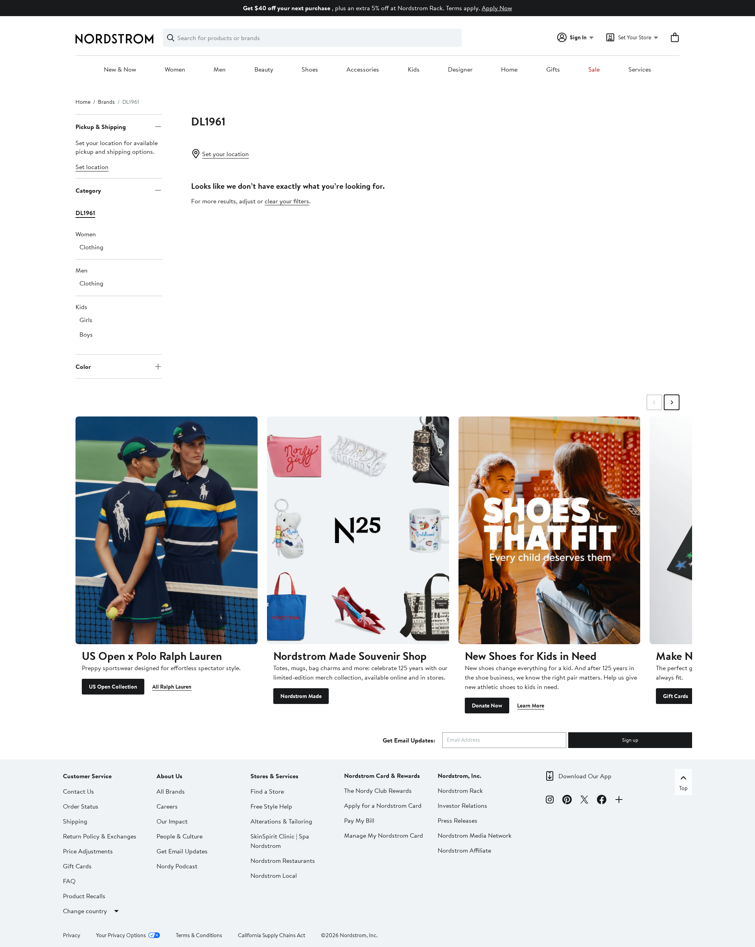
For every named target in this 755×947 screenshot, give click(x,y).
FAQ (69, 881)
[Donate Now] (550, 530)
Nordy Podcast (177, 866)
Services (639, 70)
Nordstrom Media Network (475, 835)
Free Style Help (271, 806)
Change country (85, 910)
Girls (85, 319)
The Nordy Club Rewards (378, 790)
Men (220, 70)
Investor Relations (462, 805)
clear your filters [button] (287, 201)
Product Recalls (84, 896)
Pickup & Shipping (101, 126)
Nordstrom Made (301, 696)
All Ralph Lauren (172, 687)
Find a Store (267, 791)
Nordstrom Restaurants (282, 860)
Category (88, 190)
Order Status (80, 806)
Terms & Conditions (199, 935)
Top (683, 788)
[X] (584, 801)
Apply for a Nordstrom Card (383, 805)
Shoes (310, 70)
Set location (92, 166)
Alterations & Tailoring (281, 821)
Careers (167, 806)
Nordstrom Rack (460, 790)
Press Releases (457, 820)
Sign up (630, 739)
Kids (414, 70)
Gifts (553, 70)
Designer (460, 70)
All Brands (171, 791)
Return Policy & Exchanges (99, 836)
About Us (169, 776)
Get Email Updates (182, 851)
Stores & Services (274, 776)
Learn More (530, 705)
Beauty (263, 70)
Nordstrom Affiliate (464, 850)
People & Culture (180, 836)
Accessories (362, 70)
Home (509, 70)
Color (83, 366)
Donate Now (487, 705)
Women (175, 70)
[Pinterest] (567, 801)
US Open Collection (113, 687)
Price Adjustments (88, 851)
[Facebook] (601, 801)
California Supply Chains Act (271, 935)
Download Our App (584, 776)
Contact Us (78, 791)
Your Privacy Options (121, 935)
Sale (594, 70)
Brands (106, 102)
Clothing (91, 247)
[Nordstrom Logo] (114, 39)
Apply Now (497, 8)
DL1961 (85, 212)
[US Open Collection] (167, 530)
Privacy (71, 935)
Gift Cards (675, 696)
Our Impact (172, 821)
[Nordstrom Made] (358, 530)
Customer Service (87, 776)
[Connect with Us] (619, 801)
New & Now (120, 70)
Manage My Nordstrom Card (383, 835)
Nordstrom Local (273, 875)
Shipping (75, 821)
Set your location (225, 153)
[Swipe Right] (672, 402)
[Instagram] (549, 801)
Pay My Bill (359, 820)
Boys (86, 334)
